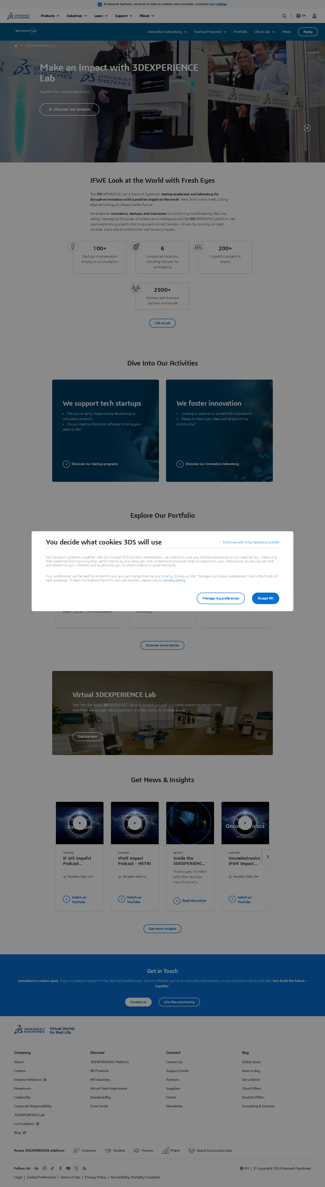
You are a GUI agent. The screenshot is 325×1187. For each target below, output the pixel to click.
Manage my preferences (221, 598)
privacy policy (174, 580)
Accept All (265, 598)
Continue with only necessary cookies (251, 542)
